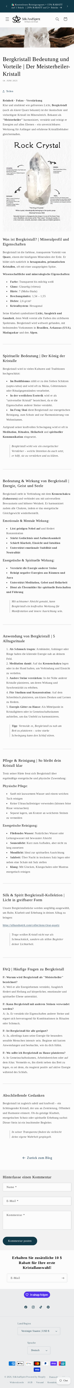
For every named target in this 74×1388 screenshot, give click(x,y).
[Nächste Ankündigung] (67, 6)
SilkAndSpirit (19, 1377)
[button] (7, 19)
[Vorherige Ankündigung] (6, 6)
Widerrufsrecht (17, 1382)
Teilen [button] (9, 91)
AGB (30, 1382)
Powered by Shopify (35, 1377)
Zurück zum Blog (39, 1158)
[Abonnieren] (63, 1278)
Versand (40, 1382)
